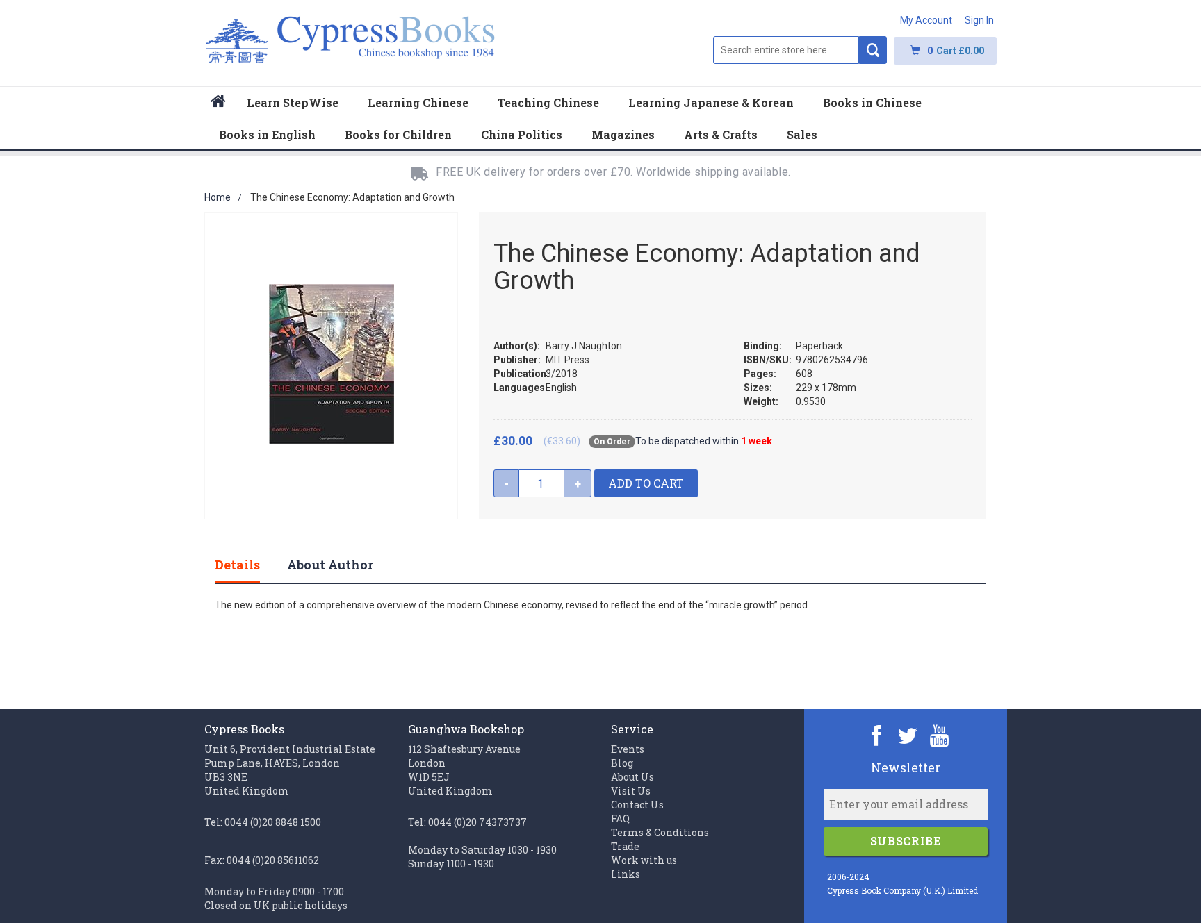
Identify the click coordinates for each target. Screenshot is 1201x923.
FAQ (620, 818)
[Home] (218, 103)
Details (237, 564)
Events (627, 749)
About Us (632, 776)
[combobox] (786, 50)
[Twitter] (908, 735)
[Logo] (350, 47)
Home (217, 197)
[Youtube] (939, 735)
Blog (622, 763)
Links (625, 874)
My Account (926, 20)
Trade (625, 846)
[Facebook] (877, 735)
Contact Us (637, 804)
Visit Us (631, 790)
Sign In (979, 20)
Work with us (644, 860)
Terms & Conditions (660, 832)
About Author (330, 564)
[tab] (251, 565)
